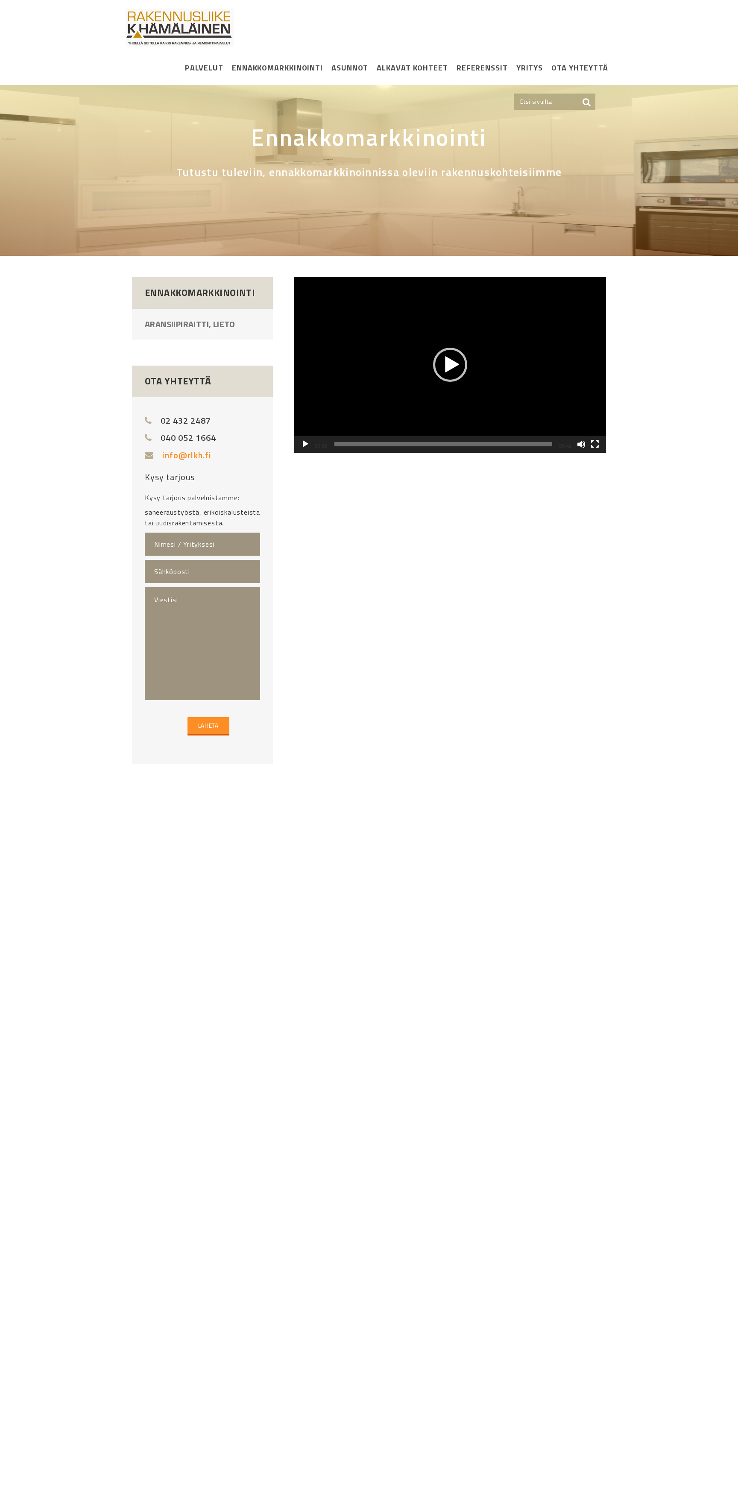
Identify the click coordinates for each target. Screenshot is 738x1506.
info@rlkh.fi (186, 455)
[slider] (443, 444)
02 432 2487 (186, 420)
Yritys (529, 67)
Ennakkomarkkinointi (277, 67)
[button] (450, 365)
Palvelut (204, 67)
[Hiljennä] (581, 444)
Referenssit (482, 67)
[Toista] (305, 444)
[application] (450, 365)
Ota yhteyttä (579, 67)
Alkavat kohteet (412, 67)
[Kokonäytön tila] (595, 444)
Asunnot (349, 67)
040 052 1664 (188, 437)
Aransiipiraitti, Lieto (190, 324)
